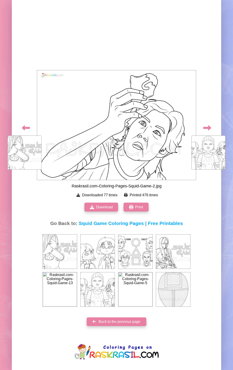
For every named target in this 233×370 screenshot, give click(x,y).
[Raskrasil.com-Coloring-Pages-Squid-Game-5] (135, 289)
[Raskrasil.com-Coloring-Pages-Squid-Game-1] (60, 251)
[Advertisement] (116, 36)
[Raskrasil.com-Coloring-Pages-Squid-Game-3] (97, 289)
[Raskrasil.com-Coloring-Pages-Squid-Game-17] (135, 251)
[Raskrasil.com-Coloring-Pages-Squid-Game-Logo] (173, 251)
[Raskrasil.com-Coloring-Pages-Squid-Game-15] (173, 289)
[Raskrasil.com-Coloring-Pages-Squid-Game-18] (97, 251)
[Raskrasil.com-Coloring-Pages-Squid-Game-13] (60, 289)
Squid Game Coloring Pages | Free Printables (131, 223)
